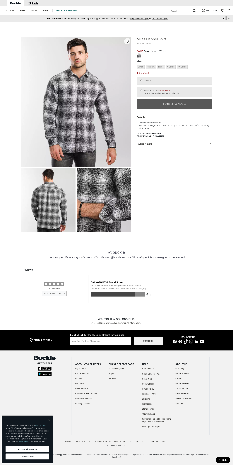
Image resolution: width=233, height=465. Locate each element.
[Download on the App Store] (45, 368)
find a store (43, 340)
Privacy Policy (24, 441)
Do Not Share (27, 456)
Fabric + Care (144, 144)
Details (141, 117)
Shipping (146, 399)
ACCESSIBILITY (136, 441)
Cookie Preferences (158, 441)
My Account (80, 368)
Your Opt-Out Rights (151, 426)
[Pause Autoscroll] (223, 18)
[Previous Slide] (217, 18)
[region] (27, 439)
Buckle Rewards (82, 373)
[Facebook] (175, 341)
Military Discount (83, 403)
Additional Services (83, 398)
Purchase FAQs (149, 394)
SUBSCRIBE (148, 341)
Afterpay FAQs (148, 414)
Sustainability (181, 388)
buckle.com (40, 425)
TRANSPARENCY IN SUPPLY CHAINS (110, 441)
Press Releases (182, 393)
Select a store (164, 90)
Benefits (112, 378)
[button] (10, 11)
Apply (111, 373)
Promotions (147, 404)
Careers (178, 378)
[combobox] (180, 10)
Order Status (148, 384)
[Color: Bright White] (139, 55)
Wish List (79, 378)
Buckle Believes (182, 383)
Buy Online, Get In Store (86, 393)
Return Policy (148, 389)
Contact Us (147, 379)
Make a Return (81, 388)
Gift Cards (79, 383)
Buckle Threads (182, 373)
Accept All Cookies (27, 449)
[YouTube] (202, 341)
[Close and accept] (49, 420)
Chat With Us (148, 368)
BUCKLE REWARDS (67, 10)
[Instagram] (191, 341)
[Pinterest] (180, 341)
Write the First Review (54, 293)
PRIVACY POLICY (83, 441)
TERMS (68, 441)
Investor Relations (183, 398)
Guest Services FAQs (151, 374)
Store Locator (148, 409)
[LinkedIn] (196, 341)
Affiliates (179, 403)
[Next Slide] (229, 18)
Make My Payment (117, 368)
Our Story (179, 368)
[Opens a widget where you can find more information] (222, 460)
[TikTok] (185, 341)
